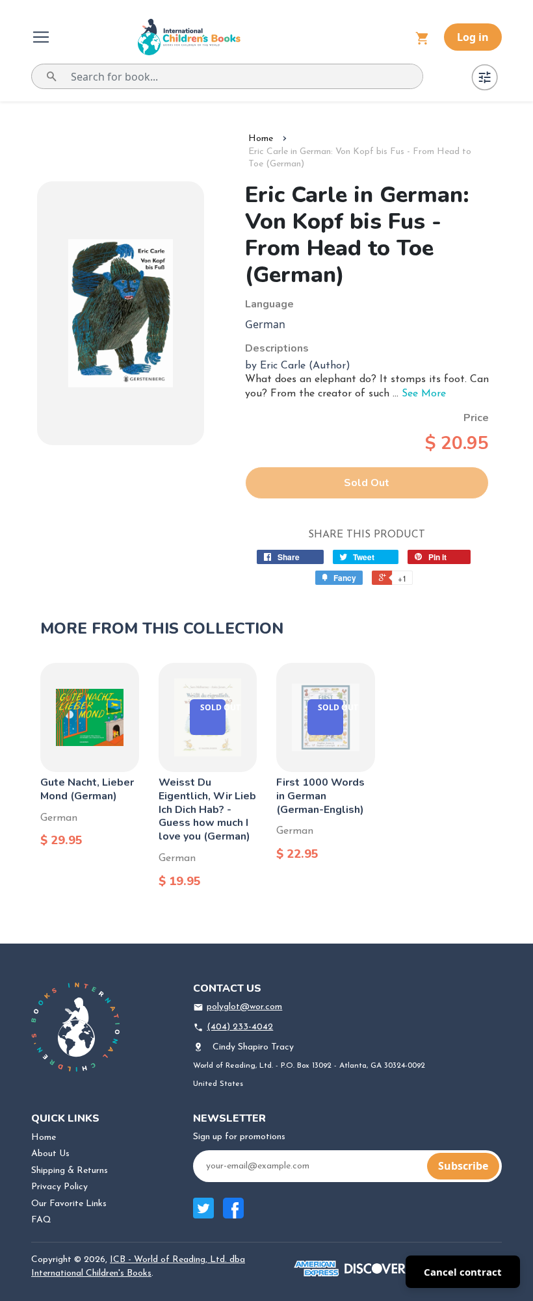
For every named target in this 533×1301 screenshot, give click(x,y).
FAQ (41, 1220)
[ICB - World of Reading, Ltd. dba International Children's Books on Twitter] (203, 1215)
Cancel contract (463, 1271)
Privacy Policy (59, 1187)
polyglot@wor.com (244, 1007)
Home (260, 139)
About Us (50, 1154)
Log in (473, 37)
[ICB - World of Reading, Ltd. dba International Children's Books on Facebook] (233, 1215)
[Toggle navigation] (42, 37)
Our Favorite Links (69, 1204)
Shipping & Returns (69, 1171)
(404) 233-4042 (240, 1027)
